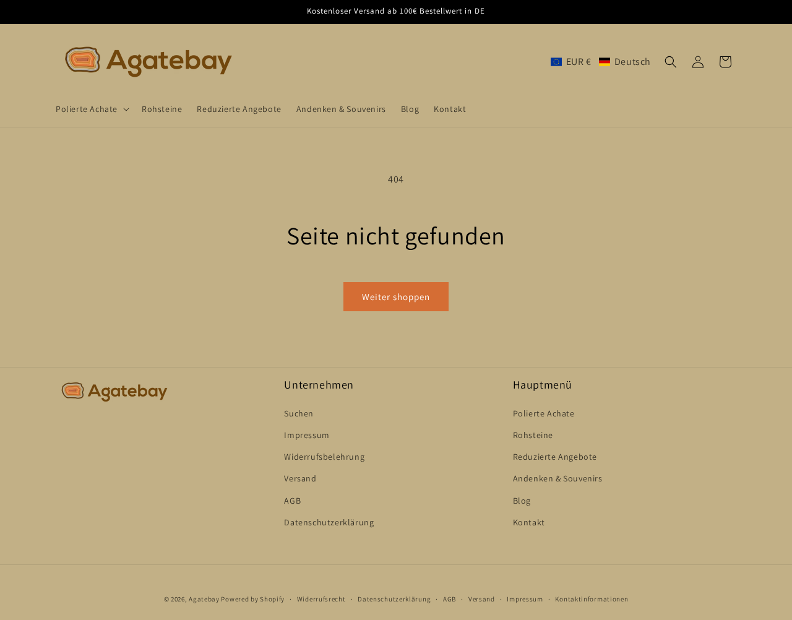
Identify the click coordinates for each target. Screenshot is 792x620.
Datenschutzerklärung (329, 522)
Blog (522, 500)
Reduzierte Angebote (555, 456)
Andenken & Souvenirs (558, 478)
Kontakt (529, 522)
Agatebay (204, 599)
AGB (292, 500)
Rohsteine (533, 435)
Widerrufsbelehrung (324, 456)
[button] (91, 109)
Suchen (299, 413)
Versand (300, 478)
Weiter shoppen (396, 297)
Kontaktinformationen (591, 599)
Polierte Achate (544, 413)
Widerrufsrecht (321, 599)
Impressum (306, 435)
